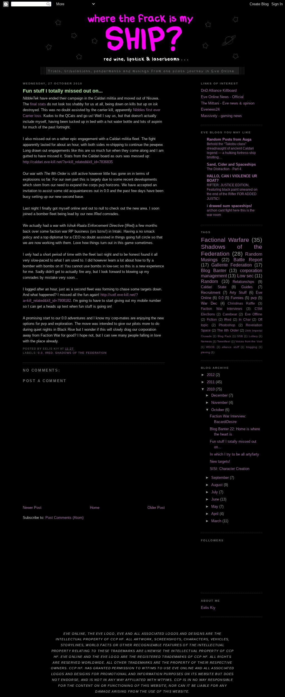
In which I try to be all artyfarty (234, 454)
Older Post (156, 508)
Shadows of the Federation (80, 352)
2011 (211, 382)
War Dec (209, 303)
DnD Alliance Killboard (219, 90)
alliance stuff (230, 346)
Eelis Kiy (208, 608)
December (220, 395)
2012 (211, 375)
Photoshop (227, 325)
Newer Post (32, 508)
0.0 (40, 352)
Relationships (243, 282)
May (215, 506)
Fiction (212, 319)
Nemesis (206, 341)
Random (209, 281)
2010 (211, 389)
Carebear (230, 314)
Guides (247, 287)
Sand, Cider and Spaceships (231, 164)
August (217, 485)
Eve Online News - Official (222, 97)
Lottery (253, 336)
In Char (245, 319)
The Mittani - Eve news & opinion (227, 103)
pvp (254, 298)
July (215, 492)
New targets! (220, 461)
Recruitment (210, 292)
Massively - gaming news (221, 116)
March (216, 521)
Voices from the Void (248, 341)
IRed (49, 352)
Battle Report (248, 259)
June (215, 499)
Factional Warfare (225, 240)
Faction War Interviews (221, 308)
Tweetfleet (223, 341)
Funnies (237, 298)
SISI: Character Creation (229, 469)
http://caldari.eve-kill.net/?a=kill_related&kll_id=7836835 (68, 162)
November (220, 402)
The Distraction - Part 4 (224, 169)
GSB (240, 336)
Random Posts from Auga (229, 139)
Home (94, 508)
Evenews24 (210, 109)
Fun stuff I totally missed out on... (63, 91)
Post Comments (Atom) (64, 518)
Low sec (245, 275)
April (215, 514)
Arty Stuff (238, 292)
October (218, 410)
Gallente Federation (231, 265)
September (220, 478)
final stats (38, 104)
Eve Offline (253, 314)
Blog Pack (224, 336)
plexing (205, 352)
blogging (251, 346)
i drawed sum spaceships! (229, 206)
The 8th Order (228, 330)
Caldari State (213, 287)
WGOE (210, 346)
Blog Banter (213, 270)
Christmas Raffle (241, 303)
